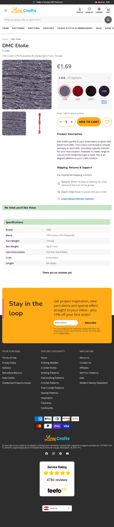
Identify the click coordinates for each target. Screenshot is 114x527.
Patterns (18, 28)
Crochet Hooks (49, 367)
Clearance (46, 402)
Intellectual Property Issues (16, 382)
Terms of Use (9, 357)
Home (5, 39)
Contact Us (85, 362)
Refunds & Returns (12, 372)
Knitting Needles (49, 362)
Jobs (82, 377)
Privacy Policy (64, 333)
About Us (84, 357)
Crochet (48, 28)
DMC (7, 50)
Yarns (44, 357)
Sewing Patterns (49, 392)
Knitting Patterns (50, 372)
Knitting (34, 28)
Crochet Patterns (50, 382)
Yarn (5, 28)
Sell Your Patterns (89, 372)
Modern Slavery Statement (93, 382)
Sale (99, 28)
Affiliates (84, 367)
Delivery (6, 367)
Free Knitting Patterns (52, 377)
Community (47, 407)
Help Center (8, 377)
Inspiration (47, 397)
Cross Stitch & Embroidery (75, 28)
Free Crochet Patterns (52, 387)
